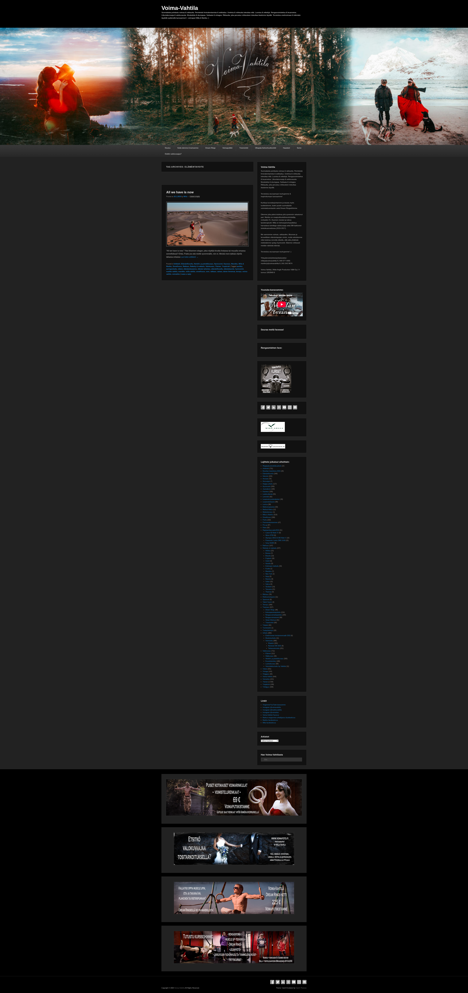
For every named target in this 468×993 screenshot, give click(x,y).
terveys (238, 271)
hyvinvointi (239, 269)
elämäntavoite (229, 269)
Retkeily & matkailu (197, 266)
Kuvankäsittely (270, 661)
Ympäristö (226, 266)
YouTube (284, 407)
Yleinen (218, 266)
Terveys (265, 605)
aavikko (239, 266)
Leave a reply (195, 196)
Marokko (234, 264)
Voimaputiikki (227, 148)
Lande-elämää (268, 494)
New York (268, 574)
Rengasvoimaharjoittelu (273, 615)
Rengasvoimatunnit (272, 617)
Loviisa (265, 504)
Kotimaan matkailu (272, 566)
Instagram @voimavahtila (272, 707)
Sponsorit (266, 599)
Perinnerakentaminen (270, 522)
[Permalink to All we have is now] (207, 248)
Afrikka (267, 551)
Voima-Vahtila (179, 8)
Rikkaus (265, 594)
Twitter (268, 407)
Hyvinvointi (218, 264)
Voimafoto (266, 679)
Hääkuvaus (269, 656)
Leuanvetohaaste (269, 502)
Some (299, 148)
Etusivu (168, 148)
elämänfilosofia (217, 269)
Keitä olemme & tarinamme (187, 148)
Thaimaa (268, 592)
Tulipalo (265, 625)
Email (295, 407)
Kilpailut (271, 643)
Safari (267, 581)
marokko (181, 271)
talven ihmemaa (229, 271)
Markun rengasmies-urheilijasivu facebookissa (279, 717)
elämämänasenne (190, 269)
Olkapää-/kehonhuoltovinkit (265, 148)
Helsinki (265, 476)
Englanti (268, 558)
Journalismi (267, 489)
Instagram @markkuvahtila (272, 710)
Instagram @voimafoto (271, 712)
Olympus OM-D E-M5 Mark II (275, 538)
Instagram (290, 407)
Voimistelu (269, 641)
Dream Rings (210, 148)
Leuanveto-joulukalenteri (271, 499)
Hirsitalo (265, 479)
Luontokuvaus (270, 664)
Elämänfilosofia (187, 264)
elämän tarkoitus (204, 269)
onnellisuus (200, 271)
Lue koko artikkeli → (189, 257)
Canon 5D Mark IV (271, 533)
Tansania (268, 589)
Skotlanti (268, 587)
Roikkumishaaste (269, 597)
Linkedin (274, 407)
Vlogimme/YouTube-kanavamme (274, 705)
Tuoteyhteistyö (268, 630)
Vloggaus (266, 674)
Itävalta (268, 563)
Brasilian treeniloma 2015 (271, 471)
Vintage (265, 671)
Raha (264, 527)
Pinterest (279, 407)
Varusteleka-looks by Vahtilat (275, 666)
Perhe (265, 520)
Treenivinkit (243, 148)
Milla (185, 196)
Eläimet (268, 653)
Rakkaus (186, 266)
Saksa (267, 584)
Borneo (267, 553)
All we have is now (180, 192)
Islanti (267, 561)
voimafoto (176, 274)
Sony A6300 (269, 543)
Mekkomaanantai (269, 507)
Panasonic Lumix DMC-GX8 (275, 540)
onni (207, 271)
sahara (219, 271)
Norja (267, 576)
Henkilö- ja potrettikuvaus (203, 264)
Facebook (263, 407)
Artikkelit (176, 264)
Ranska (268, 579)
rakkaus (213, 271)
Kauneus (227, 264)
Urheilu (265, 633)
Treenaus (266, 607)
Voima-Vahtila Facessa (271, 715)
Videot (265, 669)
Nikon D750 (269, 535)
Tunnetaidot (267, 628)
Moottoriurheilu (270, 638)
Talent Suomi (267, 602)
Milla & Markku (268, 515)
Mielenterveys (268, 512)
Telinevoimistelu (273, 648)
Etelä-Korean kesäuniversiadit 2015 (277, 635)
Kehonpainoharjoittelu (273, 612)
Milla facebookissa (269, 723)
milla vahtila (190, 271)
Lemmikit (266, 497)
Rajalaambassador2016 (271, 530)
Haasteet (286, 148)
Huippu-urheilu (268, 484)
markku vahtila (171, 271)
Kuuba (267, 569)
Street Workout (270, 620)
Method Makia (268, 509)
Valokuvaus (210, 266)
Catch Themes (301, 988)
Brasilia (268, 556)
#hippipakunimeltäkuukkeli (272, 466)
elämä (180, 269)
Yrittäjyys (266, 687)
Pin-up (265, 525)
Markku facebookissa (270, 720)
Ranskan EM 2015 (274, 646)
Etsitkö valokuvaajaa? (173, 154)
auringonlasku (171, 269)
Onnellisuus (177, 266)
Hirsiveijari (266, 481)
